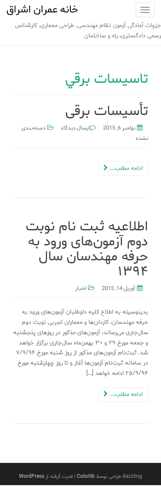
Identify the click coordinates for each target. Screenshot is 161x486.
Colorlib (86, 476)
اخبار (80, 288)
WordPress (31, 476)
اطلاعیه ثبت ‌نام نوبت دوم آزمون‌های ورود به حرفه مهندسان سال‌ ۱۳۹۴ (87, 249)
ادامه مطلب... (125, 168)
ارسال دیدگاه (75, 128)
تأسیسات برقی (106, 111)
